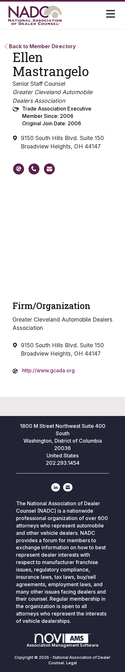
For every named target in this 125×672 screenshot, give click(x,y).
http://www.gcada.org (48, 370)
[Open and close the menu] (93, 14)
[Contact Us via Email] (67, 487)
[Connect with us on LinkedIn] (55, 487)
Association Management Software (62, 645)
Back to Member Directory (42, 46)
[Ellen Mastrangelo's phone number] (34, 169)
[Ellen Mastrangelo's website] (19, 169)
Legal (71, 662)
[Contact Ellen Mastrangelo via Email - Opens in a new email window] (49, 169)
